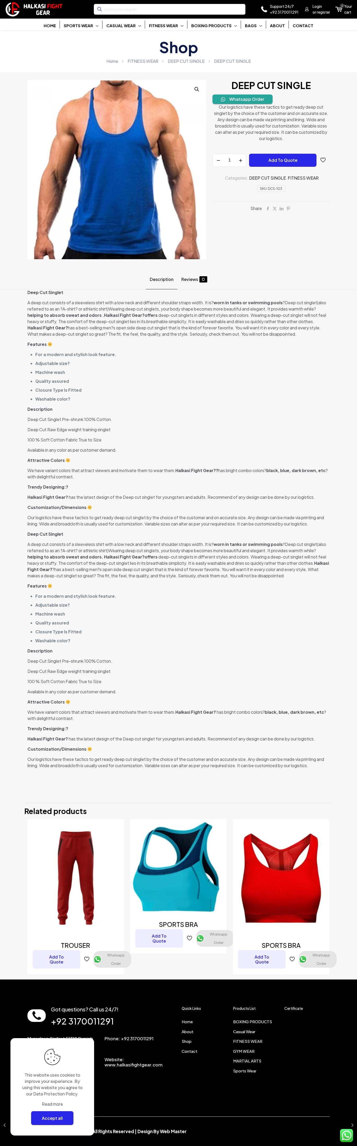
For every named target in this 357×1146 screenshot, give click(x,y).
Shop (187, 1041)
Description (162, 279)
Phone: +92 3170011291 (129, 1038)
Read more (52, 1104)
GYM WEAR (244, 1051)
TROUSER (75, 945)
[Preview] (116, 860)
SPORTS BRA (178, 924)
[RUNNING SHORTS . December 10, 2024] (352, 1125)
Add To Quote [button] (56, 959)
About (187, 1031)
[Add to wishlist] (116, 849)
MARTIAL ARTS (247, 1060)
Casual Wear (244, 1031)
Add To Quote (282, 160)
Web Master (173, 1131)
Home (112, 61)
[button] (197, 89)
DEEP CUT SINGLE (186, 61)
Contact (189, 1051)
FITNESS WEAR (143, 61)
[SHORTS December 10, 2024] (4, 1125)
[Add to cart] (116, 826)
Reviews (193, 279)
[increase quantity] (240, 160)
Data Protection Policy (55, 1094)
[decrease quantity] (218, 160)
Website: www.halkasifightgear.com (134, 1061)
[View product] (116, 838)
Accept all (52, 1118)
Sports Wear (244, 1070)
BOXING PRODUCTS (252, 1021)
